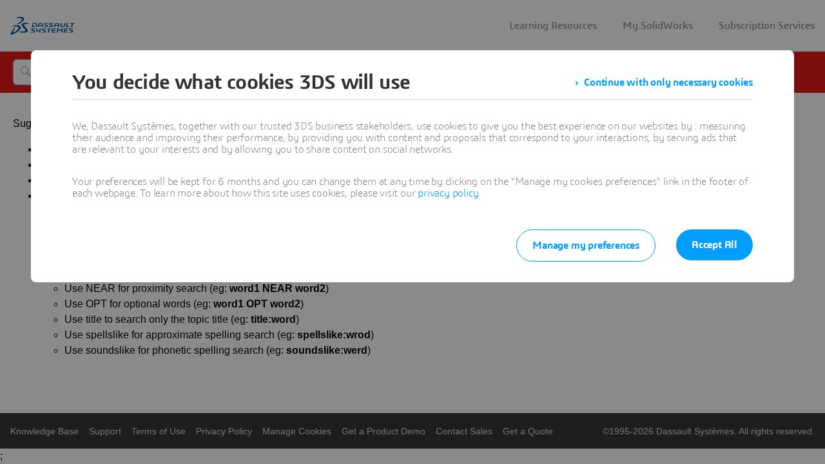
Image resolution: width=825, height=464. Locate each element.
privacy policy (448, 193)
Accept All (714, 245)
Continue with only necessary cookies (668, 82)
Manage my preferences (585, 245)
